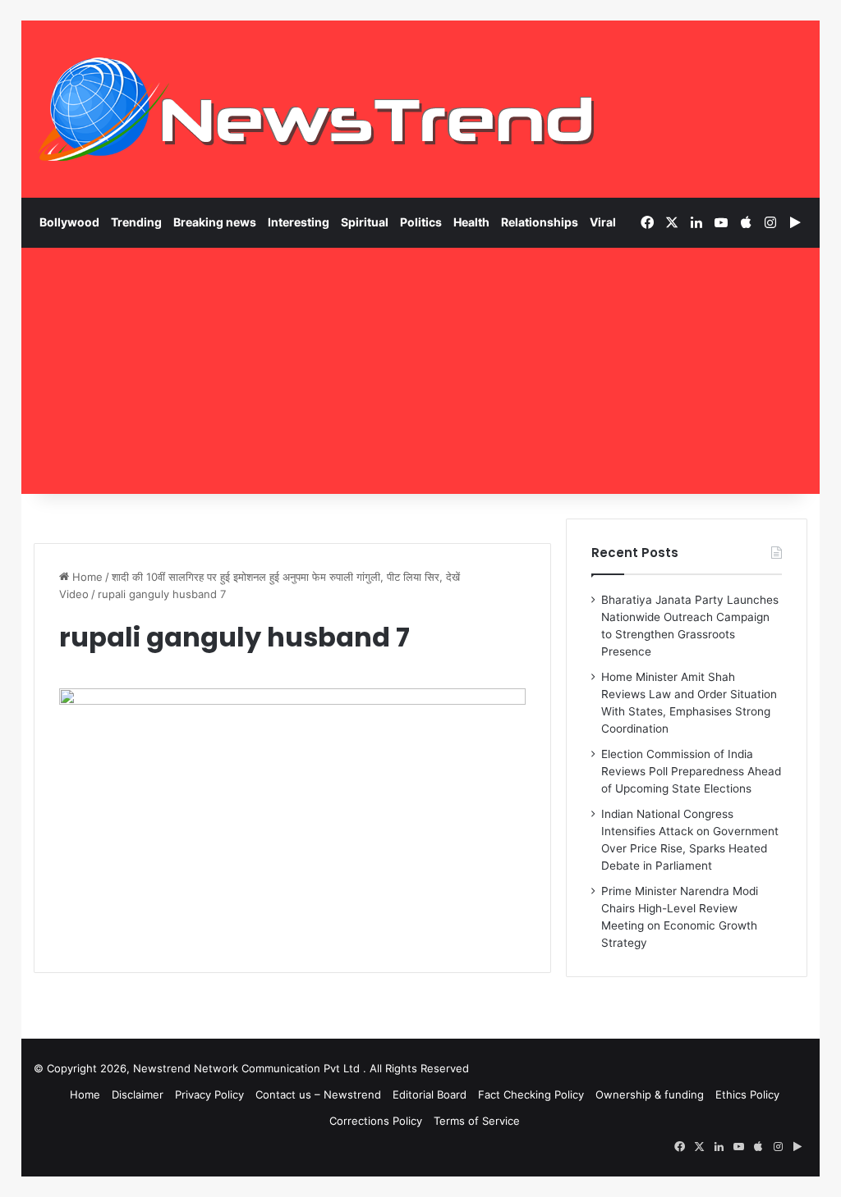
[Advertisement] (420, 371)
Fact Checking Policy (531, 1094)
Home (86, 576)
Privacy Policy (209, 1094)
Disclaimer (137, 1094)
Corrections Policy (375, 1120)
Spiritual (364, 222)
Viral (603, 222)
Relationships (539, 222)
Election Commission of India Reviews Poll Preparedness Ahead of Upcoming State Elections (691, 771)
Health (471, 222)
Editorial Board (429, 1094)
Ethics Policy (747, 1094)
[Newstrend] (317, 109)
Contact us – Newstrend (318, 1094)
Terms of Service (477, 1120)
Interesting (298, 222)
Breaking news (214, 222)
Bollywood (69, 222)
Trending (136, 222)
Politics (421, 222)
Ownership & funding (649, 1094)
